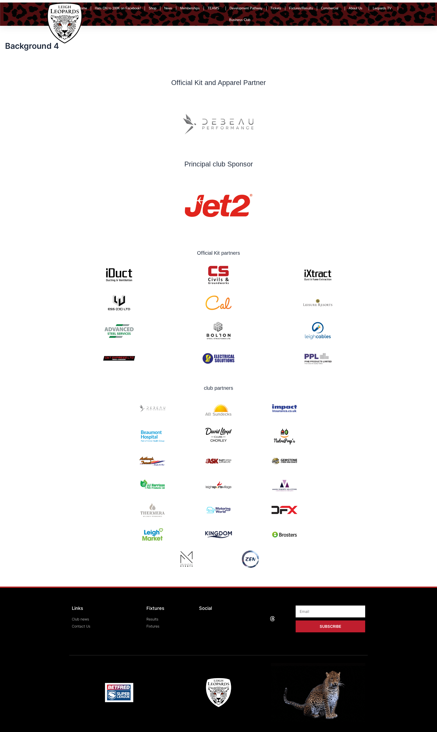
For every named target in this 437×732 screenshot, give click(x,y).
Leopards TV (382, 8)
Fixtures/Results (301, 8)
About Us (355, 8)
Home (82, 8)
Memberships (190, 8)
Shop (152, 8)
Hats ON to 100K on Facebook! (118, 8)
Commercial (329, 8)
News (168, 8)
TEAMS (213, 8)
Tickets (275, 8)
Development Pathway (246, 8)
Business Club (239, 20)
